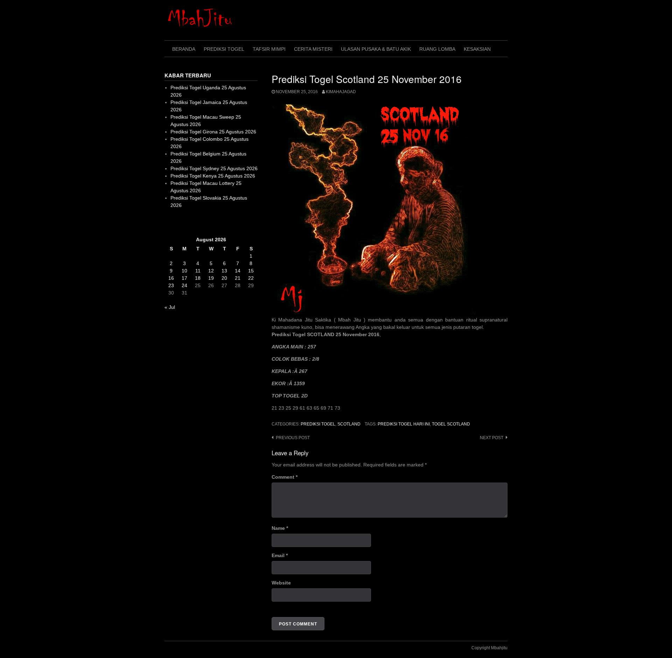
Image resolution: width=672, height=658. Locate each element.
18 (198, 278)
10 (184, 270)
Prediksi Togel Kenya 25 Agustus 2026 (212, 176)
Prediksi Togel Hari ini (404, 424)
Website (281, 583)
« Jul (169, 307)
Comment (285, 477)
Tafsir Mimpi (269, 49)
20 (224, 278)
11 (198, 270)
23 (171, 285)
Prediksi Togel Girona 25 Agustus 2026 (213, 131)
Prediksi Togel (224, 49)
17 (184, 278)
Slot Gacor (176, 222)
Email (280, 555)
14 (237, 270)
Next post (491, 437)
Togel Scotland (451, 424)
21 (237, 278)
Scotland (348, 424)
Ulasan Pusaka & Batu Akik (376, 49)
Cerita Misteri (313, 49)
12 (211, 270)
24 (184, 285)
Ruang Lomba (437, 49)
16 (171, 278)
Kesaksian (477, 49)
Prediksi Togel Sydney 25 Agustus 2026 (214, 168)
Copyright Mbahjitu (489, 647)
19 (211, 278)
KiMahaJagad (341, 91)
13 (224, 270)
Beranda (183, 49)
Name (280, 528)
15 (251, 270)
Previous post (293, 437)
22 (251, 278)
